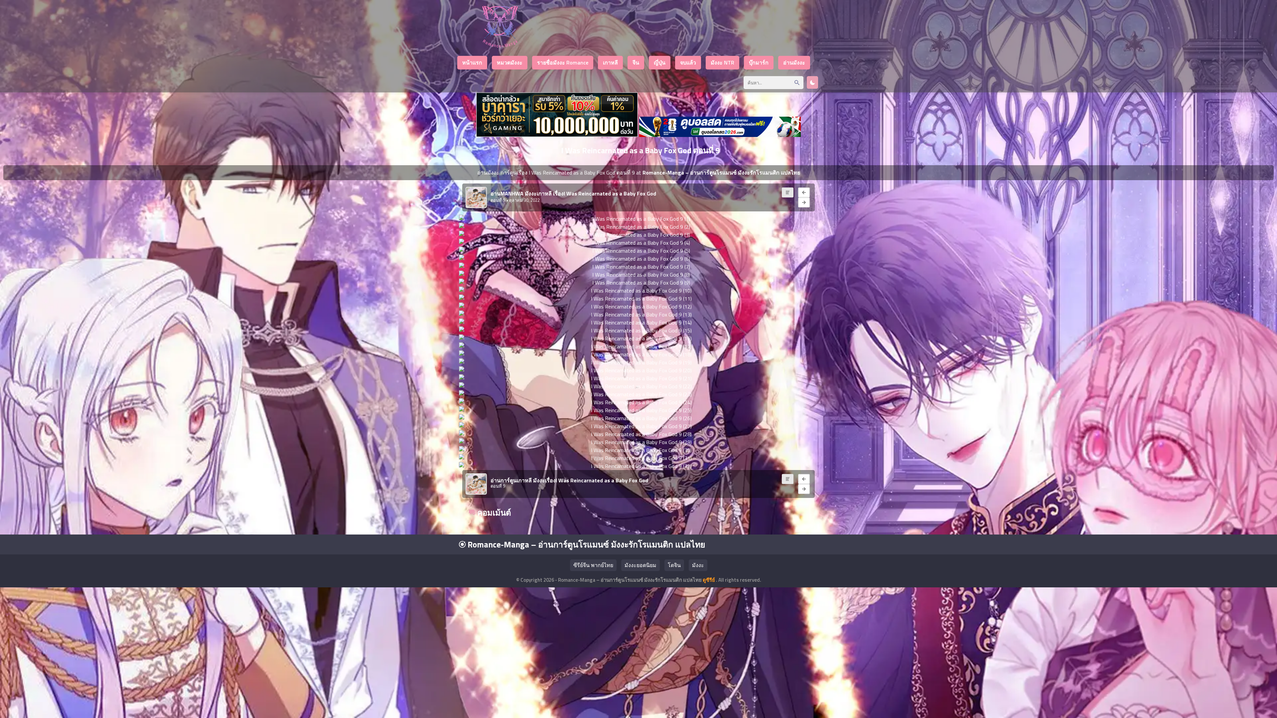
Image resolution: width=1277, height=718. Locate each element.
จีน (636, 62)
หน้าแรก (472, 62)
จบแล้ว (688, 62)
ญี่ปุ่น (659, 62)
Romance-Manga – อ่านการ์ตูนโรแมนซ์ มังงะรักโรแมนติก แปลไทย (585, 544)
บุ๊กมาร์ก (759, 62)
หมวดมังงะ (509, 62)
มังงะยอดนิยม (640, 565)
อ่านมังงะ (794, 62)
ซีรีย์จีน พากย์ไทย (593, 565)
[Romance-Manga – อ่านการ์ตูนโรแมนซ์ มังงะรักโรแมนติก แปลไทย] (500, 46)
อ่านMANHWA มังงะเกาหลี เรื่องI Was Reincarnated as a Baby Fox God (573, 193)
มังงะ (698, 565)
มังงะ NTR (722, 62)
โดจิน (674, 565)
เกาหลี (610, 62)
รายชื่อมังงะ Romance (562, 62)
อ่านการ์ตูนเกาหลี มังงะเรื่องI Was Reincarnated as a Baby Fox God (569, 480)
